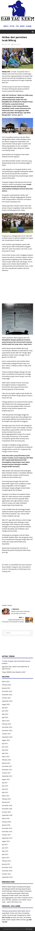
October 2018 (6, 874)
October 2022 (6, 734)
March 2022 (5, 756)
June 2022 (5, 747)
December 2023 (7, 691)
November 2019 (7, 831)
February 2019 (6, 861)
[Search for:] (18, 633)
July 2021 (5, 783)
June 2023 (5, 711)
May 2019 (5, 851)
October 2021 (6, 773)
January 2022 (6, 763)
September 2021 (7, 776)
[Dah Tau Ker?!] (17, 20)
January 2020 (6, 825)
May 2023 (5, 714)
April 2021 (5, 792)
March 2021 (5, 796)
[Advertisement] (18, 287)
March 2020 (5, 818)
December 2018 (7, 867)
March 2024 (5, 681)
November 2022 (7, 730)
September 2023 (7, 701)
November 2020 (7, 809)
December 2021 (7, 766)
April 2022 (5, 753)
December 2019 (7, 828)
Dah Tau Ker (16, 44)
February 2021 (6, 799)
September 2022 (7, 737)
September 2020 (7, 815)
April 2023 (5, 717)
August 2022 (6, 740)
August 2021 (6, 779)
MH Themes (29, 929)
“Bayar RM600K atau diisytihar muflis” (14, 672)
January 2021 (6, 802)
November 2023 (7, 695)
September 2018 (7, 877)
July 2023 (5, 708)
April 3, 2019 (7, 44)
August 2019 (6, 841)
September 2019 (7, 838)
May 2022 (5, 750)
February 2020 (6, 822)
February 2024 (6, 685)
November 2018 (7, 871)
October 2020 (6, 812)
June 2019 (5, 848)
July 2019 (5, 844)
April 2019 (5, 854)
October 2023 (6, 698)
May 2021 (5, 789)
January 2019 (6, 864)
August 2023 (6, 704)
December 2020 (7, 805)
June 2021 (5, 786)
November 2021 (7, 770)
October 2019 (6, 835)
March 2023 (5, 721)
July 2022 (5, 743)
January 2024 (6, 688)
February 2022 (6, 760)
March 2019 (5, 858)
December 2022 (7, 727)
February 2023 (6, 724)
